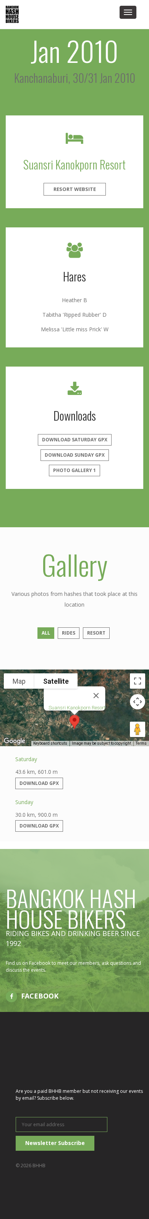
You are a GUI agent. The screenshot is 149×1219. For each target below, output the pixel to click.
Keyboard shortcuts (50, 743)
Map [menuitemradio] (19, 681)
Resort (96, 633)
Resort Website (74, 189)
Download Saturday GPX (74, 439)
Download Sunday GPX (75, 455)
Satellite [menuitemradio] (56, 681)
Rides (68, 633)
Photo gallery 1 (74, 470)
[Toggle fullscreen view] (137, 681)
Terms (141, 743)
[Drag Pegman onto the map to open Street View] (137, 729)
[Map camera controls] (137, 701)
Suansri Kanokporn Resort (74, 164)
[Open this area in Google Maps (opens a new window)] (14, 741)
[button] (74, 722)
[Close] (96, 695)
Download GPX (39, 783)
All (46, 633)
